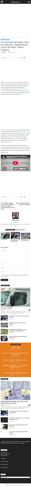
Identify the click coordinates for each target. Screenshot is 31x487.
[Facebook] (10, 57)
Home (2, 37)
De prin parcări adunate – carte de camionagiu (23, 203)
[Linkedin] (20, 57)
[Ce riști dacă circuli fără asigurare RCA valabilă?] (4, 433)
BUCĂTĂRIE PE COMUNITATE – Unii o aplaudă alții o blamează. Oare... (18, 330)
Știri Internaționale (5, 467)
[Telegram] (24, 57)
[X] (14, 57)
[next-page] (16, 243)
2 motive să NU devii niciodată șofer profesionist (15, 372)
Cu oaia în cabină (4, 239)
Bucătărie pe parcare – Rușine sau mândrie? (25, 240)
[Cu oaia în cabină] (5, 235)
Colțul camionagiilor (7, 37)
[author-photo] (15, 215)
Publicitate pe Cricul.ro (9, 484)
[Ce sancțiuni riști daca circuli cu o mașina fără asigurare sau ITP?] (4, 420)
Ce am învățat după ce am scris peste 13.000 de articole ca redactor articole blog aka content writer (7, 206)
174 (29, 405)
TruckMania (3, 458)
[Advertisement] (15, 19)
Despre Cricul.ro (18, 484)
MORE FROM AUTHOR (20, 229)
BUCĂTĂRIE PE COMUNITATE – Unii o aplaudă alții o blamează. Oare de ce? (15, 366)
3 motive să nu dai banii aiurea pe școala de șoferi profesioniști (15, 240)
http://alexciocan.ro (15, 222)
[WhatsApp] (17, 57)
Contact (24, 484)
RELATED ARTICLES (10, 229)
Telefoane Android (4, 461)
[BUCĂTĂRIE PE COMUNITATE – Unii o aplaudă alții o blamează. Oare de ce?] (4, 331)
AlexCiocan (4, 52)
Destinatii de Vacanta (5, 454)
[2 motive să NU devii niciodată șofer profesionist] (4, 338)
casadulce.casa (4, 452)
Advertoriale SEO (4, 464)
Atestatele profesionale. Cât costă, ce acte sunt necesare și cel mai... (14, 402)
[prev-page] (14, 243)
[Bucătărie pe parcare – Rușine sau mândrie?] (25, 235)
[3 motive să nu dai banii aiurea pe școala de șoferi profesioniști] (15, 235)
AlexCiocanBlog (4, 455)
